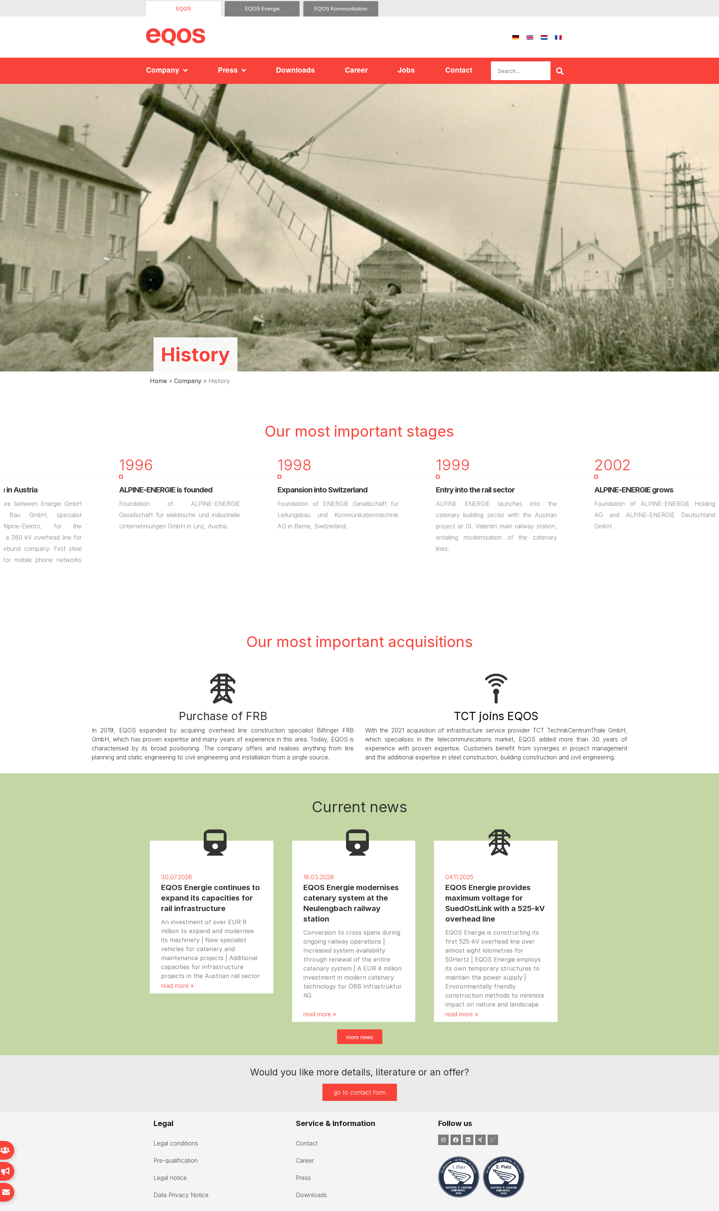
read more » (177, 985)
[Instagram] (443, 1140)
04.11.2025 (459, 877)
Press (228, 70)
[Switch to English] (530, 37)
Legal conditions (176, 1143)
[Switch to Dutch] (544, 37)
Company (162, 70)
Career (356, 70)
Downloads (295, 70)
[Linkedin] (468, 1140)
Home (158, 381)
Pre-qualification (176, 1160)
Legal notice (170, 1177)
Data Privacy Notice (181, 1195)
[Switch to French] (558, 37)
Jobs (406, 70)
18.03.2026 (318, 877)
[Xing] (480, 1140)
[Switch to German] (516, 37)
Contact (458, 70)
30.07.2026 (176, 877)
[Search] (559, 70)
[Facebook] (455, 1140)
